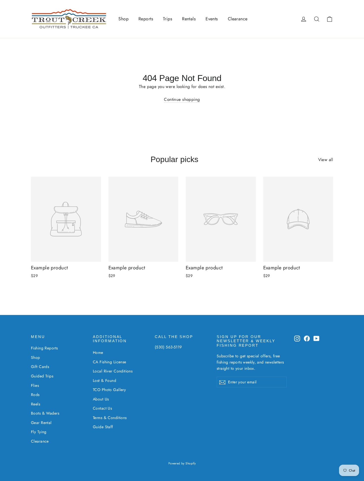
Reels (35, 404)
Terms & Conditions (110, 418)
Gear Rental (41, 422)
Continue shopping (182, 99)
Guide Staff (103, 427)
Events (212, 19)
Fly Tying (39, 432)
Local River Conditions (112, 371)
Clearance (238, 19)
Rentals (189, 19)
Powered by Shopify (182, 463)
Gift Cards (40, 366)
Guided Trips (42, 376)
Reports (145, 19)
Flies (35, 385)
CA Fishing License (109, 362)
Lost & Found (104, 380)
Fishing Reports (44, 348)
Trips (167, 19)
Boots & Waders (45, 413)
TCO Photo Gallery (109, 390)
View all (325, 160)
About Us (101, 399)
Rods (35, 394)
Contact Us (102, 408)
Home (98, 352)
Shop (123, 19)
